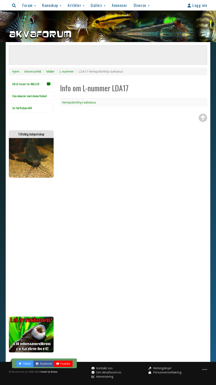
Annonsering (104, 376)
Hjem (15, 71)
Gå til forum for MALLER (25, 84)
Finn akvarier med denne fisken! (29, 96)
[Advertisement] (31, 247)
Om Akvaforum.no (108, 372)
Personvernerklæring (166, 372)
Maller (50, 71)
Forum (28, 5)
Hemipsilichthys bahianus (79, 102)
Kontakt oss (104, 368)
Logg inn (199, 5)
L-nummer (66, 71)
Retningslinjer (161, 368)
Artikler (75, 5)
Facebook (45, 363)
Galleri (97, 5)
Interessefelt (32, 71)
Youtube (65, 363)
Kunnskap (50, 5)
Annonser (119, 5)
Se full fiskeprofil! (22, 108)
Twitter (26, 363)
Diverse (141, 5)
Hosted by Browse (48, 371)
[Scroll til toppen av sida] (203, 118)
